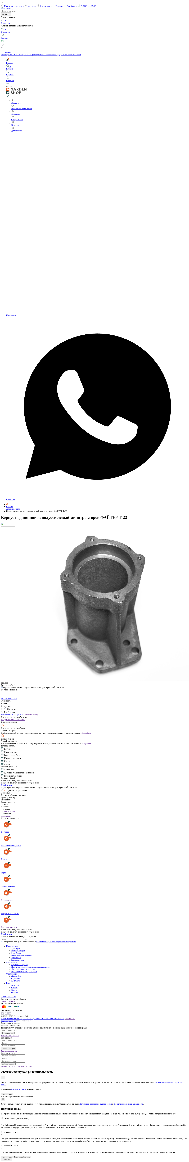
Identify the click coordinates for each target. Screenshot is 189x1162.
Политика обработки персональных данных (30, 967)
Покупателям (12, 946)
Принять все (7, 1094)
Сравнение (6, 22)
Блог (8, 983)
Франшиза (15, 978)
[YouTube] (6, 1014)
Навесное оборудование (56, 55)
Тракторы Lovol (38, 55)
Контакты (15, 981)
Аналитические (11, 1132)
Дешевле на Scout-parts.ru (12, 714)
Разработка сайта (8, 1021)
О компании (11, 974)
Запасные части (74, 55)
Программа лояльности (14, 6)
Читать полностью (9, 698)
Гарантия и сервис (19, 964)
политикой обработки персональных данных (56, 942)
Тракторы (15, 948)
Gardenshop (16, 976)
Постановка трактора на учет (24, 971)
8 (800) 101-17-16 (88, 6)
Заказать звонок (8, 1001)
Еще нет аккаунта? (9, 1066)
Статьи (14, 988)
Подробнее (86, 733)
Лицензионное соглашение (23, 969)
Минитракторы (18, 951)
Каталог (8, 52)
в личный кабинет (13, 719)
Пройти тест (6, 785)
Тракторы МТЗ (24, 55)
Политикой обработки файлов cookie (95, 1104)
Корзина (4, 38)
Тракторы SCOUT (9, 55)
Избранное (6, 31)
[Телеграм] (3, 1014)
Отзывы (14, 992)
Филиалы (32, 6)
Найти (4, 15)
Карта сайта (70, 1018)
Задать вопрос (7, 816)
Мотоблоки (16, 953)
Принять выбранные (22, 1157)
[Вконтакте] (9, 1014)
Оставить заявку (31, 714)
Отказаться (6, 1160)
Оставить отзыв (8, 811)
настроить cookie (18, 1089)
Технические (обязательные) (16, 1118)
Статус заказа (46, 6)
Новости (60, 6)
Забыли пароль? (25, 1066)
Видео (14, 990)
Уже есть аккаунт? (9, 1051)
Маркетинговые (11, 1146)
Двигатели (16, 958)
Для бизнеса (72, 6)
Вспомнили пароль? (10, 1035)
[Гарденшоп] (7, 504)
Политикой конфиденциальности (128, 1104)
